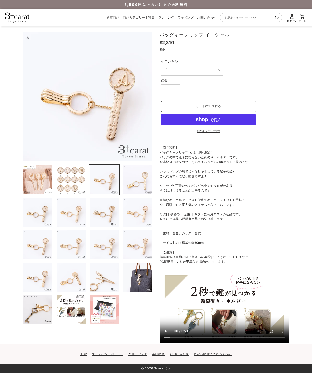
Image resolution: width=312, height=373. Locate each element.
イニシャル (169, 61)
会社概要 (158, 354)
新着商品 (113, 17)
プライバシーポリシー (107, 354)
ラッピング (186, 17)
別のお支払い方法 (208, 131)
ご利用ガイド (137, 354)
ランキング (166, 17)
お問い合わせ (206, 17)
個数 (164, 80)
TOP (83, 354)
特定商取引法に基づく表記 (213, 354)
